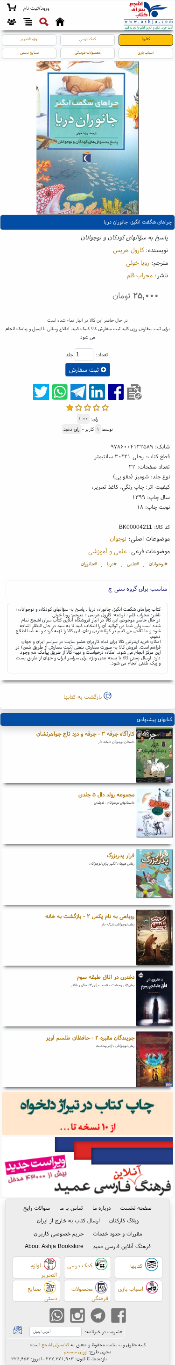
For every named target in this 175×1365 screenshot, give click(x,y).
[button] (36, 8)
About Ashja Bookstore (54, 1246)
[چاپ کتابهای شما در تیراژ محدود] (88, 1115)
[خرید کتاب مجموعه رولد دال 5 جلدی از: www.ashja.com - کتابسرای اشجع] (154, 816)
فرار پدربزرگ (120, 855)
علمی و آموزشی (107, 551)
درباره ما (101, 1208)
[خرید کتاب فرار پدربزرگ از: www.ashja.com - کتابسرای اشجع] (154, 877)
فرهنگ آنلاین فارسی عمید (122, 1246)
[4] (96, 407)
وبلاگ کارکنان (124, 1220)
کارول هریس (128, 249)
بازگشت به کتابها (83, 697)
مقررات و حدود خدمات (117, 1233)
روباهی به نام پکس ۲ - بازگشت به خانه (89, 916)
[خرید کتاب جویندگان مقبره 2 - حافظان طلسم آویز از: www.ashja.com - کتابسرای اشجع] (154, 1059)
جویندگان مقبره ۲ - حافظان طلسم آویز (90, 1037)
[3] (87, 407)
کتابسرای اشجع (55, 1344)
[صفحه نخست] (60, 23)
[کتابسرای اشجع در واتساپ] (57, 1317)
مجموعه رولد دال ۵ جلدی (106, 794)
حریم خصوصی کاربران (59, 1233)
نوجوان (118, 538)
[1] (69, 407)
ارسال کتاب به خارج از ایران (68, 1220)
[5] (105, 407)
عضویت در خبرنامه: (103, 1331)
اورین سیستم (75, 1351)
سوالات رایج (36, 1208)
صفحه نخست (136, 1208)
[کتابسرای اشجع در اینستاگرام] (77, 1317)
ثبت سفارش (85, 369)
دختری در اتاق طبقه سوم (105, 977)
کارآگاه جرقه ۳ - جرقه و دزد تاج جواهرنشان (85, 733)
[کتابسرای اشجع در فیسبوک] (118, 1317)
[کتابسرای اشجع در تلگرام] (98, 1317)
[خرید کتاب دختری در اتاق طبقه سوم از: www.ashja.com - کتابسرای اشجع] (154, 998)
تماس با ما (71, 1208)
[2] (78, 407)
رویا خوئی (137, 262)
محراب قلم (140, 275)
